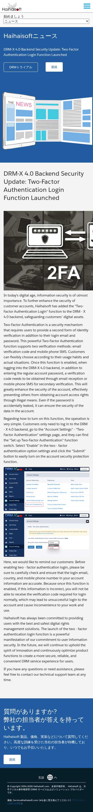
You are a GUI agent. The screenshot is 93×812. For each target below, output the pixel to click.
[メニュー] (87, 6)
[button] (21, 67)
